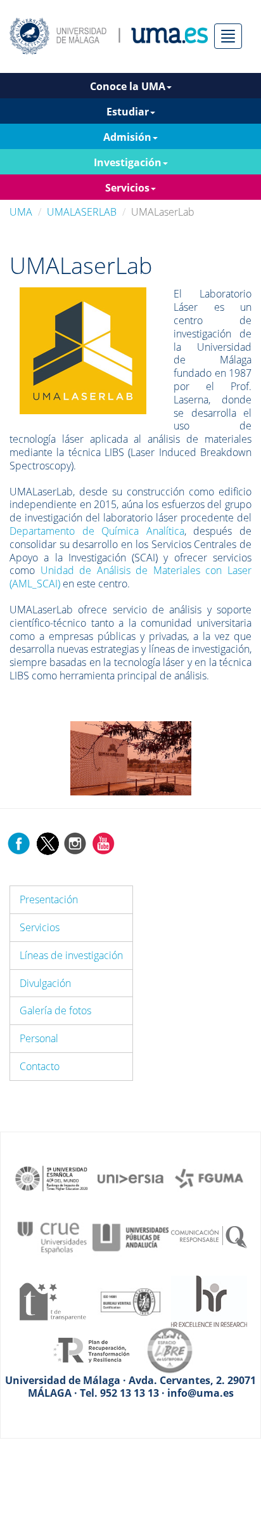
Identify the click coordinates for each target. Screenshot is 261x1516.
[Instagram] (75, 842)
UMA (21, 212)
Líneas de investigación (71, 955)
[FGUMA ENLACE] (209, 1177)
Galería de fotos (55, 1010)
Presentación (49, 899)
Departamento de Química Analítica (97, 531)
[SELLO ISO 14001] (130, 1300)
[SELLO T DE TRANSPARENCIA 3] (52, 1300)
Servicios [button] (127, 188)
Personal (39, 1038)
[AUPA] (130, 1237)
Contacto (40, 1066)
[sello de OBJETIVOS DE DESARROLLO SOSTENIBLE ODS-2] (52, 1177)
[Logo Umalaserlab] (83, 350)
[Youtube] (103, 842)
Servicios (40, 927)
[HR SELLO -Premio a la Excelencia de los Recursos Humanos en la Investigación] (209, 1300)
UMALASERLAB (82, 212)
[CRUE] (52, 1237)
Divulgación (45, 983)
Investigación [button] (128, 162)
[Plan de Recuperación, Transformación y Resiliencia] (91, 1349)
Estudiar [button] (127, 112)
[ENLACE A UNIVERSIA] (130, 1177)
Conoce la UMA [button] (127, 86)
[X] (47, 842)
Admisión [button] (127, 137)
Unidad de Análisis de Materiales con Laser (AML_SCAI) (130, 577)
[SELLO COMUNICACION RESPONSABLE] (209, 1237)
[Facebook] (19, 842)
